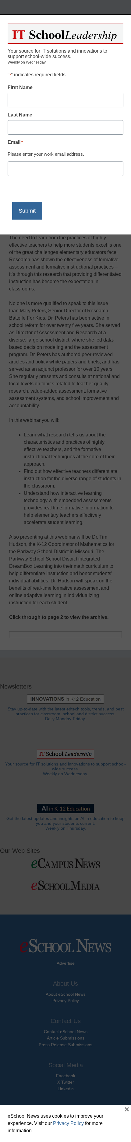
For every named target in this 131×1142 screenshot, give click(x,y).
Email (15, 142)
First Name (20, 87)
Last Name (20, 114)
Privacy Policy (68, 1123)
